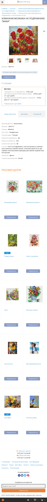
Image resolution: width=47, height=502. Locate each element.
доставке (18, 104)
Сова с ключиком (32, 256)
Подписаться (23, 491)
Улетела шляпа (31, 418)
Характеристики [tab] (10, 114)
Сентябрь (7, 418)
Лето (6, 310)
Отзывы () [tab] (37, 114)
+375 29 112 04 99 (23, 453)
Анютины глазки (32, 310)
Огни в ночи (8, 364)
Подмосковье (9, 256)
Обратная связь (24, 455)
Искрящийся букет (10, 202)
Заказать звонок (25, 451)
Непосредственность (33, 364)
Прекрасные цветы (33, 202)
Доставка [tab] (24, 114)
